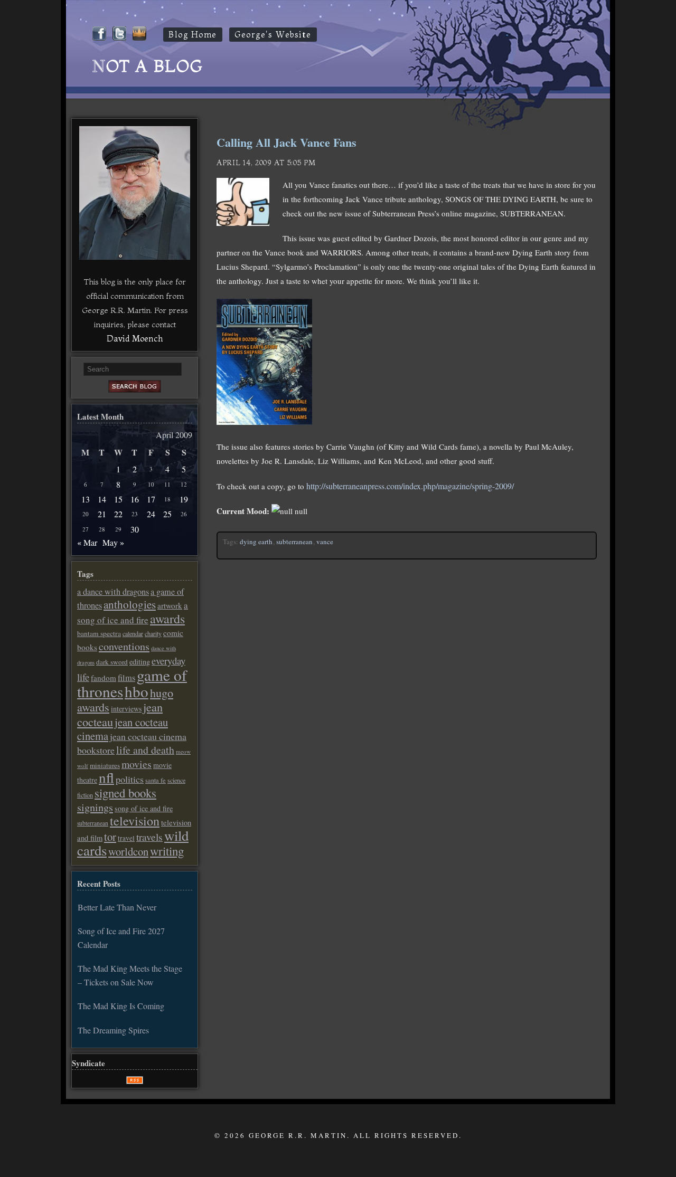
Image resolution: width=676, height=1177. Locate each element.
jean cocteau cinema (122, 729)
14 (102, 499)
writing (167, 851)
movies (136, 764)
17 (151, 499)
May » (113, 542)
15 (118, 499)
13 (85, 499)
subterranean (294, 541)
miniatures (105, 765)
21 (102, 513)
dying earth (256, 541)
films (126, 678)
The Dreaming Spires (113, 1030)
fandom (103, 677)
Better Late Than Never (117, 907)
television (134, 820)
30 (134, 529)
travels (149, 836)
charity (153, 633)
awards (167, 618)
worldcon (128, 851)
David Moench (135, 338)
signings (95, 807)
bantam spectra (99, 633)
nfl (106, 777)
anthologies (130, 604)
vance (324, 541)
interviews (126, 709)
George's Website (273, 35)
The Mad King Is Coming (121, 1005)
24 (151, 513)
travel (126, 838)
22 (118, 513)
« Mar (87, 542)
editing (139, 662)
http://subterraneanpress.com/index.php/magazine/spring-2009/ (410, 485)
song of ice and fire (144, 808)
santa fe (155, 780)
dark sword (112, 662)
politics (130, 779)
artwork (169, 605)
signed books (125, 793)
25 (167, 513)
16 (134, 499)
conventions (124, 646)
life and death (145, 750)
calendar (133, 633)
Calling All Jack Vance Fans (286, 142)
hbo (136, 691)
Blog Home (192, 35)
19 (184, 499)
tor (110, 836)
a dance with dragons (113, 591)
